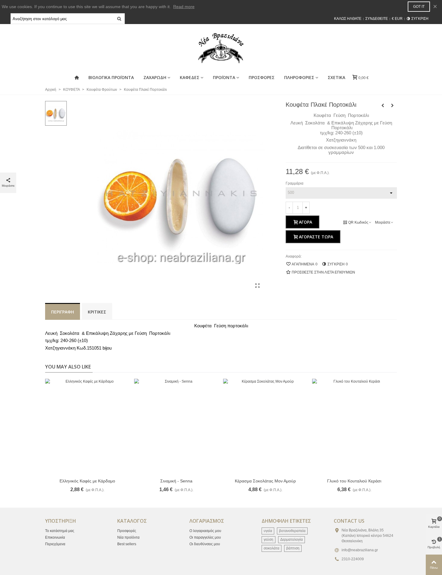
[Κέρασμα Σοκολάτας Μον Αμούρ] (265, 427)
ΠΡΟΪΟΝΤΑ (224, 77)
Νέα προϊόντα (128, 537)
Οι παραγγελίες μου (205, 537)
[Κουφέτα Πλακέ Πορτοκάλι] (257, 285)
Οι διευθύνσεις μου (204, 544)
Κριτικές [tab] (97, 312)
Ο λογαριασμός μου (205, 531)
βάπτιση (292, 548)
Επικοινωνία (55, 537)
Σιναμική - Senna (176, 481)
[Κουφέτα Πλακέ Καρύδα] (382, 105)
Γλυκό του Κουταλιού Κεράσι (354, 481)
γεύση (268, 539)
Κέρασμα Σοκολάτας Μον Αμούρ (265, 481)
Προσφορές (126, 531)
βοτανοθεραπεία (292, 531)
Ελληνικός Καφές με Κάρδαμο (87, 481)
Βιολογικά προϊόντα (111, 77)
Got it (419, 7)
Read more (184, 6)
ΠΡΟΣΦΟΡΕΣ (262, 77)
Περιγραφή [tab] (62, 312)
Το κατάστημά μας (59, 531)
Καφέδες (189, 77)
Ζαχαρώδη (154, 77)
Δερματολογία (291, 539)
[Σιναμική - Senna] (176, 427)
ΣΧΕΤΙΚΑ (336, 77)
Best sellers (126, 544)
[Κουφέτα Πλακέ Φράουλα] (392, 105)
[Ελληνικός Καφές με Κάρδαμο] (87, 427)
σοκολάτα (271, 548)
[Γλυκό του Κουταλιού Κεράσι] (354, 427)
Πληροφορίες (299, 77)
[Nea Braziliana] (221, 48)
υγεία (268, 531)
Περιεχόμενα (55, 544)
